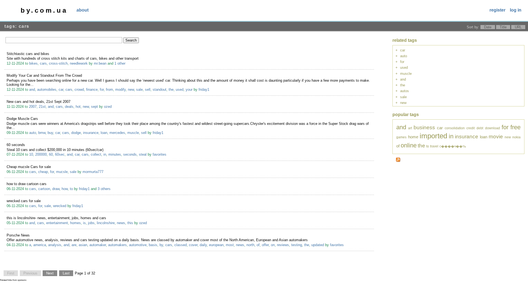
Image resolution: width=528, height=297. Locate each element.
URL (518, 27)
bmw (41, 133)
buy (50, 133)
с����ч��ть (452, 146)
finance (92, 89)
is (84, 223)
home (413, 136)
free (515, 127)
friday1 (204, 89)
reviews (283, 245)
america (39, 245)
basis (153, 245)
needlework (79, 63)
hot (78, 107)
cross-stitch (58, 63)
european (216, 245)
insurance (90, 133)
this (130, 223)
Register (497, 10)
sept (94, 107)
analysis (54, 245)
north (250, 245)
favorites (159, 154)
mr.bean (100, 63)
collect (96, 154)
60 (51, 154)
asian (83, 245)
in (104, 154)
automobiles (46, 89)
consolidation (455, 128)
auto (32, 133)
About (82, 10)
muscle (133, 133)
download (492, 128)
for (102, 89)
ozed (108, 107)
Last (66, 273)
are (74, 245)
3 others (104, 189)
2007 (33, 107)
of (258, 245)
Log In (515, 10)
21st (42, 107)
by (161, 245)
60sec (60, 154)
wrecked (59, 206)
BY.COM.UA (44, 10)
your (189, 89)
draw (55, 189)
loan (104, 133)
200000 (41, 154)
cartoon (44, 189)
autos (404, 91)
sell (147, 89)
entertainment (57, 223)
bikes (33, 63)
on (273, 245)
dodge (76, 133)
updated (317, 245)
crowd (79, 89)
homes (75, 223)
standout (159, 89)
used (179, 89)
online (409, 145)
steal (143, 154)
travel (434, 146)
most (230, 245)
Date (487, 27)
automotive (138, 245)
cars (43, 63)
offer (265, 245)
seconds (130, 154)
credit (470, 128)
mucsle (62, 172)
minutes (114, 154)
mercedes (117, 133)
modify (120, 89)
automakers (117, 245)
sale (139, 89)
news (121, 223)
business (424, 127)
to (71, 189)
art (410, 128)
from (109, 89)
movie (496, 136)
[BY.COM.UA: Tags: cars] (398, 161)
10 (31, 154)
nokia (516, 137)
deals (69, 107)
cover (193, 245)
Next (50, 273)
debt (480, 128)
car (61, 89)
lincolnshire (106, 223)
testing (296, 245)
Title (503, 27)
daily (203, 245)
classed (180, 245)
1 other (119, 63)
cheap (43, 172)
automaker (97, 245)
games (401, 137)
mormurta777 (92, 172)
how (65, 189)
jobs (91, 223)
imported (433, 136)
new (131, 89)
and (32, 89)
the (171, 89)
